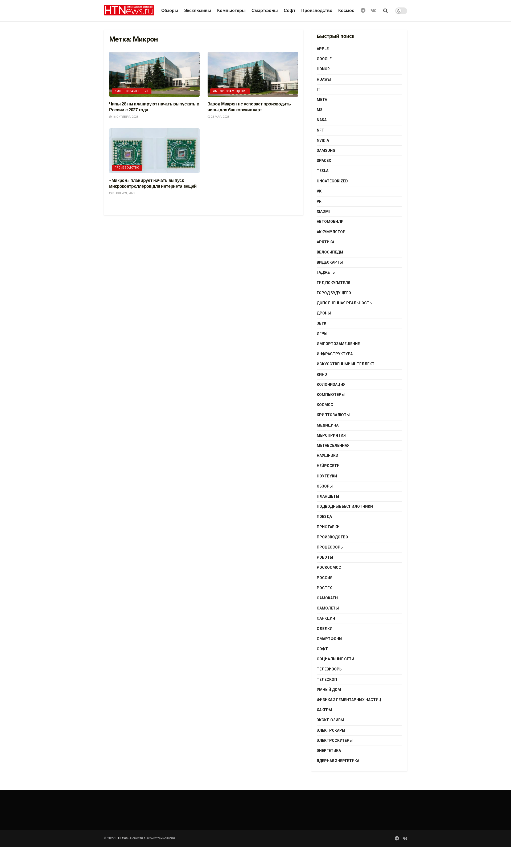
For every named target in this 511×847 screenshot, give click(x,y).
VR (319, 201)
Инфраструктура (335, 354)
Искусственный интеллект (345, 364)
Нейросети (328, 466)
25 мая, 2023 (219, 116)
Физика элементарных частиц (349, 700)
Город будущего (334, 293)
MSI (320, 110)
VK (319, 191)
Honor (323, 69)
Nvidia (323, 140)
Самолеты (328, 608)
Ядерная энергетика (338, 761)
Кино (322, 374)
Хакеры (324, 710)
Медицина (328, 425)
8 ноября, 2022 (123, 193)
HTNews (122, 838)
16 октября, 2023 (125, 116)
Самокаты (327, 598)
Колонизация (331, 384)
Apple (323, 49)
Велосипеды (330, 252)
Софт (289, 10)
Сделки (324, 629)
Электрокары (331, 730)
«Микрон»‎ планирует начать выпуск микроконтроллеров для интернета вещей (153, 183)
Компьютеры (231, 10)
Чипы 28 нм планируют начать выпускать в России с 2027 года (154, 107)
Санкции (326, 618)
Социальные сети (335, 659)
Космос (346, 10)
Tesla (322, 171)
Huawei (324, 79)
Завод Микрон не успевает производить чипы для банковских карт (249, 107)
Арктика (325, 242)
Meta (322, 99)
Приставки (328, 527)
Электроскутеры (335, 740)
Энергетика (329, 750)
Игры (322, 334)
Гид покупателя (333, 283)
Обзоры (169, 10)
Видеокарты (330, 262)
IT (318, 89)
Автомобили (330, 221)
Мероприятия (331, 435)
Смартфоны (265, 10)
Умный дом (329, 690)
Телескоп (327, 679)
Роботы (325, 557)
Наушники (327, 455)
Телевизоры (330, 669)
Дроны (324, 313)
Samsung (326, 150)
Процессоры (330, 547)
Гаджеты (326, 272)
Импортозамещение (131, 91)
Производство (316, 10)
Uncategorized (332, 181)
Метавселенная (333, 445)
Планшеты (328, 496)
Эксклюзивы (197, 10)
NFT (320, 130)
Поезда (324, 516)
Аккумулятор (331, 232)
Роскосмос (329, 567)
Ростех (324, 588)
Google (324, 59)
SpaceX (324, 160)
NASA (322, 120)
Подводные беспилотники (345, 506)
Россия (324, 578)
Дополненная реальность (344, 303)
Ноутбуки (327, 476)
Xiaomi (323, 211)
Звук (321, 323)
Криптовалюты (333, 415)
